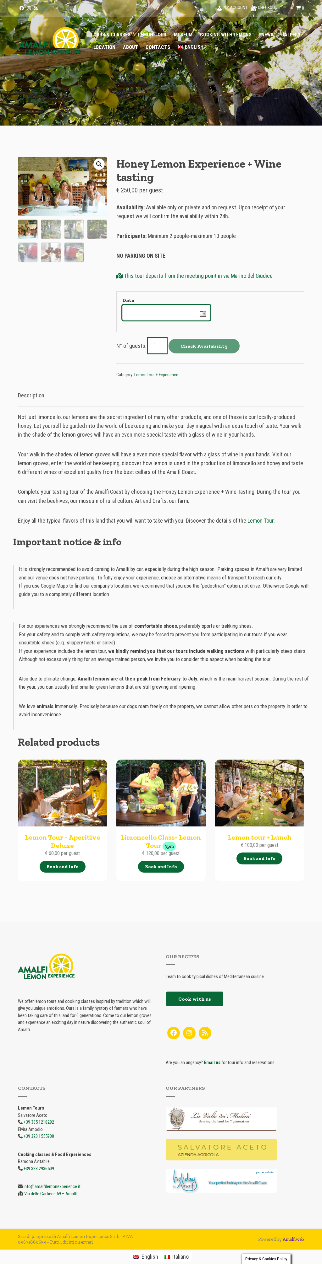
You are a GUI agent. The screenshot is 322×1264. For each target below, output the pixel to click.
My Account (235, 7)
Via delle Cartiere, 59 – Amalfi (50, 1194)
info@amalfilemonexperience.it (52, 1186)
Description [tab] (31, 395)
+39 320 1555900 (39, 1136)
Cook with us (194, 999)
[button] (99, 164)
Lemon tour (152, 35)
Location (104, 47)
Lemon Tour (260, 520)
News (267, 35)
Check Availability (204, 346)
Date (128, 300)
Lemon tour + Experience (156, 374)
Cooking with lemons (226, 35)
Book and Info (63, 866)
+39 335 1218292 (39, 1122)
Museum (183, 35)
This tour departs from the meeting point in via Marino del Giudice (198, 275)
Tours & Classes (110, 35)
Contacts (158, 47)
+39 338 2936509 (39, 1168)
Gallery (290, 35)
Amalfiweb (293, 1239)
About (130, 47)
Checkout (267, 7)
